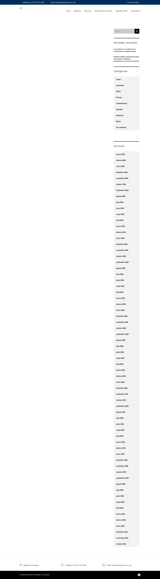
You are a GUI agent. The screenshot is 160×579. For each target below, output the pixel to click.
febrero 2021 (121, 448)
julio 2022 (119, 346)
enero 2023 (120, 310)
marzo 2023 (120, 298)
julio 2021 (119, 418)
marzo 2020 (120, 514)
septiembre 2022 (122, 334)
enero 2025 (120, 166)
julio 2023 (119, 274)
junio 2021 (120, 424)
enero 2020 (120, 526)
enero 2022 (120, 382)
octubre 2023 (121, 256)
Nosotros (77, 11)
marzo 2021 (120, 442)
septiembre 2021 (122, 406)
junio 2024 (120, 208)
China (118, 79)
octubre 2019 (121, 544)
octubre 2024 (121, 184)
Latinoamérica (121, 103)
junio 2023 (120, 280)
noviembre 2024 (122, 178)
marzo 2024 (120, 226)
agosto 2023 (120, 268)
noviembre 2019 (122, 538)
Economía (120, 85)
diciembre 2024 (122, 172)
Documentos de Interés (103, 11)
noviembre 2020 (122, 466)
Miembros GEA (121, 11)
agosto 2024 (120, 196)
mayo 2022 (120, 358)
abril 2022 (120, 364)
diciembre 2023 (122, 244)
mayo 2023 (120, 286)
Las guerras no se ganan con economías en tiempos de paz (125, 50)
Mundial (119, 109)
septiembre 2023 (122, 262)
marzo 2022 (120, 370)
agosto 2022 (120, 340)
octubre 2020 (121, 472)
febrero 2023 (121, 304)
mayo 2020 (120, 502)
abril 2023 (120, 292)
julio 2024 (119, 202)
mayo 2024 (120, 214)
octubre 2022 (121, 328)
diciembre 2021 (122, 388)
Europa (119, 97)
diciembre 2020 (122, 460)
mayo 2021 (120, 430)
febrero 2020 (121, 520)
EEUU (118, 91)
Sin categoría (121, 127)
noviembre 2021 (122, 394)
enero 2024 (120, 238)
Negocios (119, 115)
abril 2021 (120, 436)
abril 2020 (120, 508)
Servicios (87, 11)
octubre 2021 (121, 400)
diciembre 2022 (122, 316)
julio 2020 (119, 490)
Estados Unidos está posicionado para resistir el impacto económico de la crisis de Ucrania (126, 59)
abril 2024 (120, 220)
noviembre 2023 (122, 250)
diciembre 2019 (122, 532)
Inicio (68, 11)
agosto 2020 (120, 484)
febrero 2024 (121, 232)
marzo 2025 (120, 154)
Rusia (118, 121)
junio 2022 (120, 352)
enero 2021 (120, 454)
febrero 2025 (121, 160)
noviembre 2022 (122, 322)
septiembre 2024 (122, 190)
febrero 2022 (121, 376)
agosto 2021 (120, 412)
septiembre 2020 (122, 478)
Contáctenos (135, 11)
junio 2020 (120, 496)
